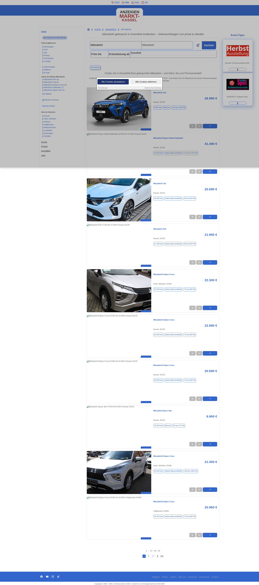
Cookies (215, 577)
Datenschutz (204, 577)
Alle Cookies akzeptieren (113, 82)
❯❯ (161, 556)
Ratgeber (156, 577)
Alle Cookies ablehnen (145, 82)
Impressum (192, 577)
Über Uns (182, 577)
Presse (165, 577)
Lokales (173, 577)
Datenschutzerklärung (153, 88)
